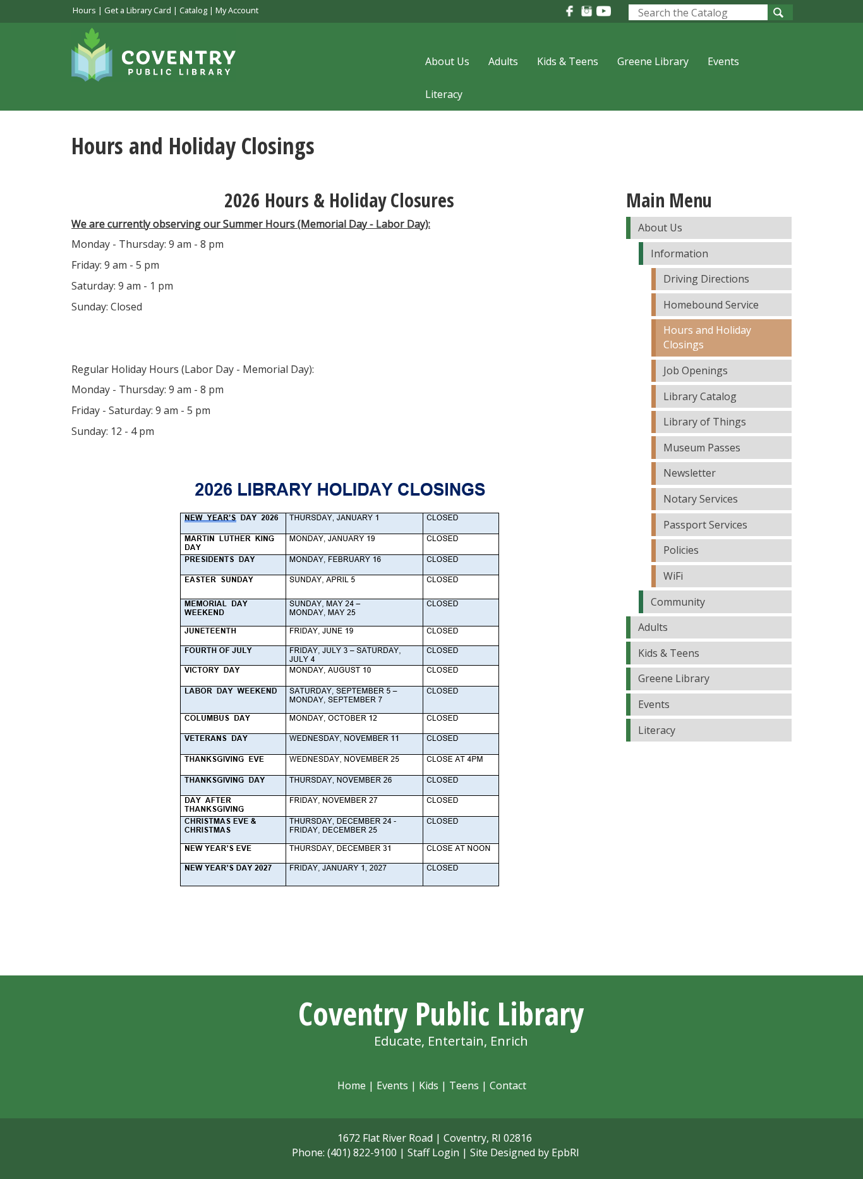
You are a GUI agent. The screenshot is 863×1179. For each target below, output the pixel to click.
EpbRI (565, 1152)
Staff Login (433, 1152)
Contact (508, 1085)
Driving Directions (706, 279)
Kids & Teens (567, 61)
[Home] (159, 62)
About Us (447, 61)
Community (678, 602)
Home (351, 1085)
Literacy (443, 94)
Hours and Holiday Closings (707, 337)
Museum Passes (701, 448)
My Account (236, 10)
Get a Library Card (137, 10)
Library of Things (704, 422)
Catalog (193, 10)
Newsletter (689, 473)
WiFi (673, 576)
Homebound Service (711, 305)
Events (723, 61)
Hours (84, 10)
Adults (503, 61)
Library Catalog (700, 396)
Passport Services (705, 525)
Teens (464, 1085)
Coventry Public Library (441, 1013)
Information (679, 253)
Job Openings (695, 370)
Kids (428, 1085)
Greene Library (653, 61)
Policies (681, 550)
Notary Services (700, 499)
